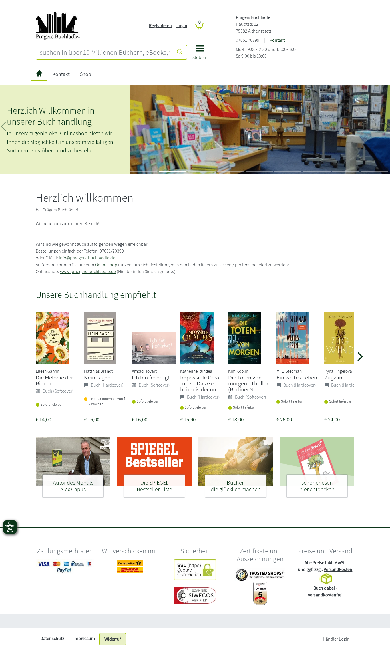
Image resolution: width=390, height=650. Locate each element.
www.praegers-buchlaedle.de (88, 271)
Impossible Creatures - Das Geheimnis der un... (200, 383)
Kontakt (277, 40)
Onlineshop (106, 265)
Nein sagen (97, 377)
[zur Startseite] (39, 74)
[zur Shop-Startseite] (58, 25)
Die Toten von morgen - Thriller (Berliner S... (248, 383)
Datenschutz (52, 638)
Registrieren (160, 26)
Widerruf (112, 639)
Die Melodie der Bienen (54, 380)
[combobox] (104, 52)
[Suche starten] (180, 52)
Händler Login (336, 639)
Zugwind (334, 377)
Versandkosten (338, 569)
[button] (200, 54)
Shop (85, 74)
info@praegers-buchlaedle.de (87, 258)
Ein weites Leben (296, 377)
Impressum (84, 638)
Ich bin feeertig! (150, 377)
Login (181, 26)
